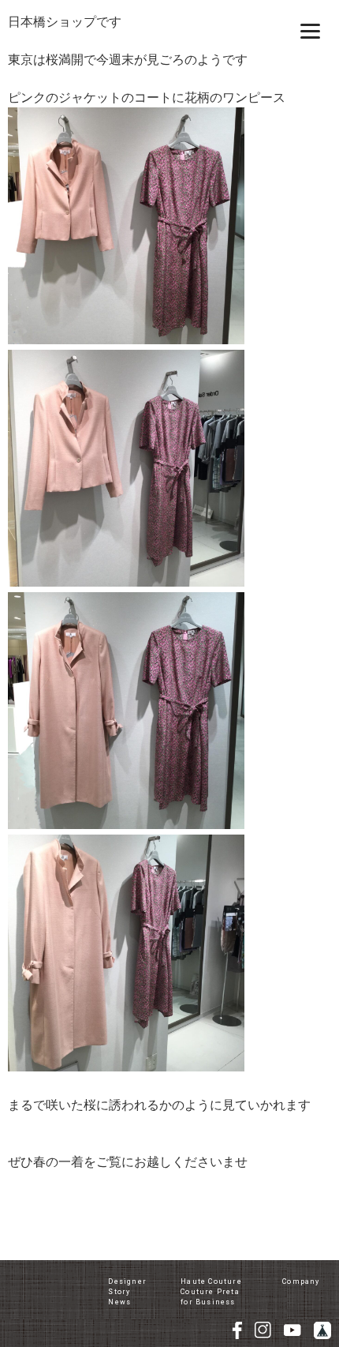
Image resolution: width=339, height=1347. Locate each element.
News (119, 1302)
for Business (208, 1302)
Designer (127, 1281)
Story (119, 1292)
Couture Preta (210, 1292)
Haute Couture (211, 1281)
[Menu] (310, 29)
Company (300, 1281)
